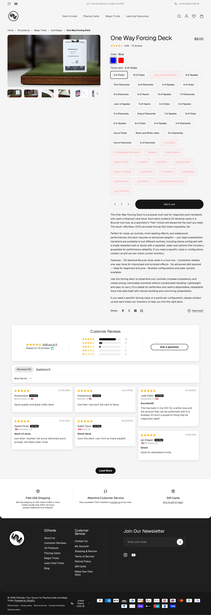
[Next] (92, 66)
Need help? (198, 310)
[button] (88, 339)
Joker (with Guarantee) (165, 75)
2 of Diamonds (147, 142)
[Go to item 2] (31, 94)
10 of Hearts (146, 171)
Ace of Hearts (172, 152)
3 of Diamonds (183, 123)
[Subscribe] (180, 542)
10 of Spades (164, 94)
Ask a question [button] (169, 347)
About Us (49, 538)
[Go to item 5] (81, 94)
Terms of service (40, 605)
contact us (115, 502)
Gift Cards (173, 498)
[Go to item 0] (14, 94)
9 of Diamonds (175, 133)
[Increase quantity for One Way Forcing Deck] (129, 204)
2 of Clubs (119, 75)
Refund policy (13, 605)
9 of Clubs (190, 113)
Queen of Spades (122, 171)
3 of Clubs (164, 104)
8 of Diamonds (145, 84)
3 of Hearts (167, 171)
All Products (51, 548)
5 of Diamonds (121, 113)
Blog (47, 568)
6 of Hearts (143, 181)
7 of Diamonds (187, 94)
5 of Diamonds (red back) (171, 181)
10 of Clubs (139, 75)
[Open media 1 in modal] (53, 61)
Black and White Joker (147, 133)
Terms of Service (84, 556)
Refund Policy (83, 561)
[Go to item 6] (97, 94)
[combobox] (189, 3)
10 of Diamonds (122, 84)
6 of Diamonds (121, 94)
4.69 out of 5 (49, 344)
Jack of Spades (122, 104)
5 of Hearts (144, 104)
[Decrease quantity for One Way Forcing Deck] (114, 204)
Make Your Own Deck (84, 573)
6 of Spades (192, 75)
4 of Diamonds (121, 181)
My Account (82, 546)
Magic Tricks (51, 558)
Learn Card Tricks (54, 563)
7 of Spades (170, 113)
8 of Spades (185, 104)
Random (152, 152)
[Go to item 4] (64, 94)
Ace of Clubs (120, 133)
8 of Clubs (140, 123)
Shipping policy (13, 609)
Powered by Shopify (24, 600)
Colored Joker (183, 162)
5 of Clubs (161, 162)
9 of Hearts (143, 94)
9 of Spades (160, 123)
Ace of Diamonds (122, 142)
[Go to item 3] (48, 94)
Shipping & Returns (86, 551)
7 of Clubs (142, 162)
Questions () (43, 369)
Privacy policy (26, 605)
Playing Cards (52, 553)
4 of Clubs (188, 84)
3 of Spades (168, 84)
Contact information (57, 605)
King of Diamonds (146, 113)
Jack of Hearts (121, 191)
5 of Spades (120, 123)
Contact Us (81, 541)
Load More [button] (105, 470)
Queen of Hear (121, 162)
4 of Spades (188, 171)
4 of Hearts (169, 142)
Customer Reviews (55, 543)
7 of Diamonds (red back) (126, 152)
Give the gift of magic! (173, 502)
